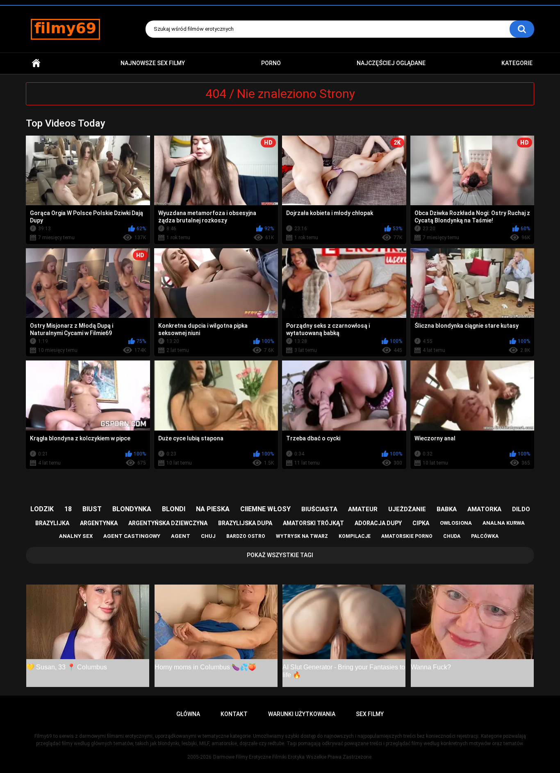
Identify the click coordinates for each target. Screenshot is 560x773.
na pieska (213, 509)
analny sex (76, 536)
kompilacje (355, 536)
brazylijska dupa (245, 523)
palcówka (485, 536)
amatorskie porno (407, 536)
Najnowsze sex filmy (153, 63)
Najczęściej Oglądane (391, 63)
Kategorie (517, 63)
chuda (451, 536)
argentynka (99, 523)
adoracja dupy (378, 523)
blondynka (131, 509)
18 (68, 509)
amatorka (484, 509)
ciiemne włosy (265, 509)
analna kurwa (504, 523)
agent (180, 536)
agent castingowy (131, 536)
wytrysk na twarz (302, 536)
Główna (36, 63)
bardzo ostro (245, 536)
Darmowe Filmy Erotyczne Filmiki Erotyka (259, 757)
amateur (363, 509)
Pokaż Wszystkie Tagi (280, 555)
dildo (521, 509)
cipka (420, 523)
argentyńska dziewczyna (167, 523)
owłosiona (456, 523)
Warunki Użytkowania (301, 714)
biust (92, 509)
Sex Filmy (370, 714)
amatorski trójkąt (313, 523)
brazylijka (52, 523)
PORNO (271, 63)
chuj (208, 536)
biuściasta (319, 509)
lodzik (42, 509)
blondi (173, 509)
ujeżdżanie (407, 509)
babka (447, 509)
